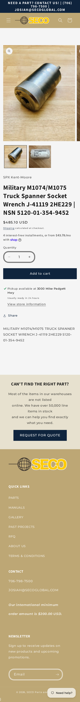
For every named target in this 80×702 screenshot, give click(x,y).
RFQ (12, 536)
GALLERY (16, 517)
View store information (26, 304)
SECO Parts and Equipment (45, 692)
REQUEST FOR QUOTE (40, 435)
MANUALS (17, 507)
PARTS (14, 498)
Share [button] (13, 315)
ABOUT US (17, 546)
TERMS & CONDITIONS (27, 556)
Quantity (9, 247)
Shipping (9, 228)
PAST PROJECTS (22, 527)
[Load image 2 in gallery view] (40, 156)
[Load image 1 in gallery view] (15, 156)
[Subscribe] (57, 674)
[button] (8, 20)
